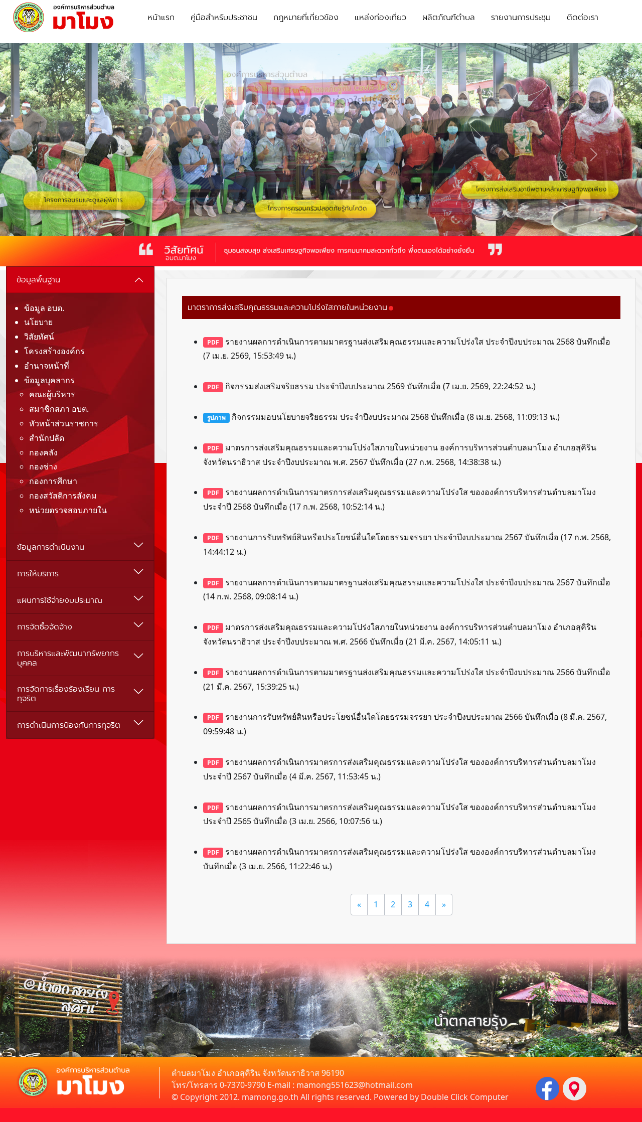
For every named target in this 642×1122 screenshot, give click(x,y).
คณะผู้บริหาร (52, 394)
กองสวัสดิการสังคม (63, 495)
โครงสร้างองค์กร (54, 351)
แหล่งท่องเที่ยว (380, 17)
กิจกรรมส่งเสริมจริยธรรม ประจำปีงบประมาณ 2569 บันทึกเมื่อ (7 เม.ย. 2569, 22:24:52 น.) (371, 386)
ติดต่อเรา (582, 17)
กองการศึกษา (53, 481)
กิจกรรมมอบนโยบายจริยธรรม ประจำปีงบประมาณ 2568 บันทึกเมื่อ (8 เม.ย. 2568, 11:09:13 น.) (383, 416)
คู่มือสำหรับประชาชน (224, 17)
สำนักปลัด (46, 437)
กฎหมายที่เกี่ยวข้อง (306, 17)
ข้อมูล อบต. (44, 307)
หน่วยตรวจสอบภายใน (68, 510)
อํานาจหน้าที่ (46, 365)
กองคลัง (43, 452)
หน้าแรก (161, 17)
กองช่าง (43, 466)
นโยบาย (38, 322)
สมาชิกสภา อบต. (59, 408)
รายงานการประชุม (521, 17)
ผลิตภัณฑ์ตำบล (448, 17)
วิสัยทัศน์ (39, 336)
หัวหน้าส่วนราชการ (63, 423)
